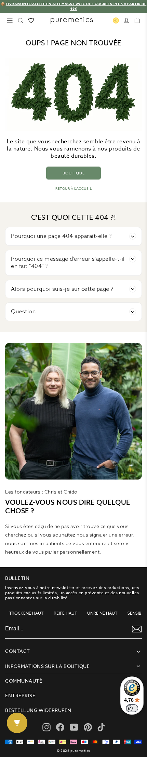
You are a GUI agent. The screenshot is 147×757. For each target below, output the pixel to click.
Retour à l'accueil (73, 188)
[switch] (132, 708)
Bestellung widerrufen (38, 710)
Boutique (74, 173)
